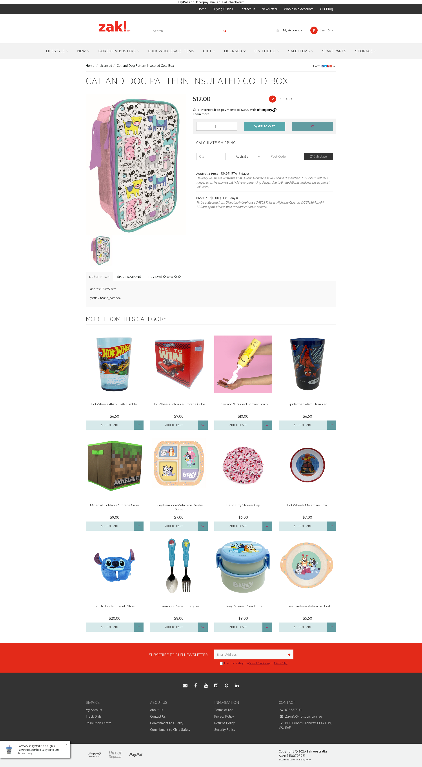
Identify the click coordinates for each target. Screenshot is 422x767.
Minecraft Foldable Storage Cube (114, 505)
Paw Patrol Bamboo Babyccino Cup (38, 749)
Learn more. (201, 114)
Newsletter (269, 9)
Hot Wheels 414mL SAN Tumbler (114, 404)
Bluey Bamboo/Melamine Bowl (307, 606)
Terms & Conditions (259, 663)
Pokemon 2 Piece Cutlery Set (179, 606)
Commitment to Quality (166, 723)
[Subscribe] (288, 654)
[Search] (225, 31)
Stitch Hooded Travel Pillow (115, 606)
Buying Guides (223, 9)
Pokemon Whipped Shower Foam (243, 404)
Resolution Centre (98, 723)
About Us (156, 710)
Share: (317, 66)
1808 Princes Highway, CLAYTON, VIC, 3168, (305, 725)
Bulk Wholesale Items (171, 51)
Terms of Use (223, 710)
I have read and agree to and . (256, 663)
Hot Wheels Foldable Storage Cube (179, 404)
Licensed (233, 51)
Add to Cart (266, 126)
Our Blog (326, 9)
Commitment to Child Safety (170, 729)
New (82, 51)
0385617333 (293, 710)
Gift (208, 51)
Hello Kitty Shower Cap (243, 505)
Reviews (156, 276)
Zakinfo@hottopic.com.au (303, 716)
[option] (136, 164)
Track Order (94, 716)
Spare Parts (334, 51)
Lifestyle (56, 51)
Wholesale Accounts (298, 9)
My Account (291, 30)
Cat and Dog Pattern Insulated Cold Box (145, 65)
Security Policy (224, 729)
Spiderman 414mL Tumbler (307, 404)
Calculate (320, 156)
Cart (324, 30)
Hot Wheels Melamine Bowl (307, 505)
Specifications (129, 276)
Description (99, 276)
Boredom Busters (117, 51)
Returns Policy (224, 723)
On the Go (266, 51)
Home (202, 9)
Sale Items (299, 51)
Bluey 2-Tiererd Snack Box (243, 606)
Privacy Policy (280, 663)
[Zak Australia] (114, 26)
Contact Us (247, 9)
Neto (308, 759)
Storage (364, 51)
